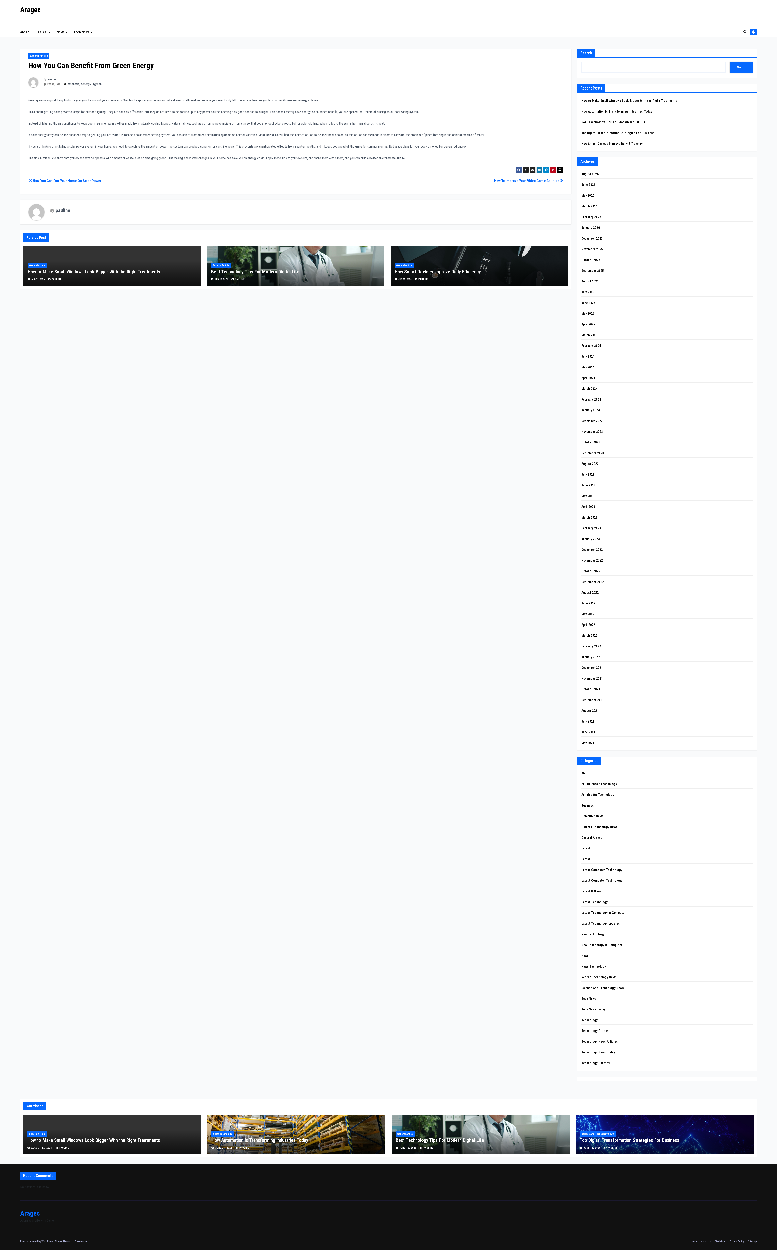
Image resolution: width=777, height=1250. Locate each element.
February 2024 (591, 399)
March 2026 (589, 206)
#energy (86, 84)
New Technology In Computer (601, 945)
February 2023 (591, 528)
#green (97, 84)
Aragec (30, 9)
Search (586, 53)
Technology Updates (595, 1063)
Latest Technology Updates (600, 923)
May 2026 (587, 195)
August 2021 (590, 711)
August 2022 (590, 593)
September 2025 (592, 271)
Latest (43, 32)
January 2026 (590, 228)
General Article (39, 56)
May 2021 (587, 743)
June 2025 (588, 303)
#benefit (73, 84)
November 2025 (592, 249)
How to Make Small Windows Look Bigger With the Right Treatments (94, 272)
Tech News (82, 32)
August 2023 (590, 464)
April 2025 (588, 324)
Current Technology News (599, 827)
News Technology (593, 966)
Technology (589, 1020)
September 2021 (592, 700)
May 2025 (587, 313)
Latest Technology (594, 902)
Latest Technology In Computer (603, 913)
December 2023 (592, 421)
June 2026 (588, 185)
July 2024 (587, 356)
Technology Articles (595, 1031)
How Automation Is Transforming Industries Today (616, 111)
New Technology (592, 934)
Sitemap (752, 1241)
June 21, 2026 (224, 1147)
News (61, 32)
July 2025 (587, 292)
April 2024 (588, 378)
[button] (745, 32)
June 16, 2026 (592, 1147)
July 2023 (587, 474)
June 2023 (588, 485)
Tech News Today (593, 1009)
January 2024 (590, 410)
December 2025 (592, 238)
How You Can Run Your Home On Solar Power (66, 180)
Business (587, 805)
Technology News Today (598, 1052)
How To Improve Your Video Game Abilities (526, 180)
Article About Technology (599, 784)
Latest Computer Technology (601, 870)
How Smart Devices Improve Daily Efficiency (438, 272)
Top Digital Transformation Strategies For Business (618, 133)
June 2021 (588, 732)
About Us (706, 1241)
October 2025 (590, 260)
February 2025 (591, 346)
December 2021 (592, 668)
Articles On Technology (597, 795)
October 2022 (590, 571)
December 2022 (592, 550)
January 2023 (590, 539)
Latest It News (591, 891)
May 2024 (587, 367)
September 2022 (592, 582)
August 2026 (590, 174)
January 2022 (590, 657)
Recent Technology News (599, 977)
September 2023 (592, 453)
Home (694, 1241)
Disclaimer (720, 1241)
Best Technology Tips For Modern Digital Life (255, 272)
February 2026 (591, 217)
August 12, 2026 (42, 1147)
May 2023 (587, 496)
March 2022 (589, 635)
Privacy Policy (737, 1241)
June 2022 (588, 603)
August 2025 (590, 281)
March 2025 (589, 335)
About (25, 32)
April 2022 (588, 625)
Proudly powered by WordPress (37, 1241)
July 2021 (587, 721)
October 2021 (590, 689)
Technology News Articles (599, 1041)
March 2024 (589, 389)
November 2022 (592, 560)
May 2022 (587, 614)
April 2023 (588, 507)
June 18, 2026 (408, 1147)
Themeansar (81, 1241)
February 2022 (591, 646)
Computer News (592, 816)
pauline (51, 79)
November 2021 (592, 678)
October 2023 (590, 442)
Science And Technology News (602, 988)
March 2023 (589, 517)
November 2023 (592, 432)
